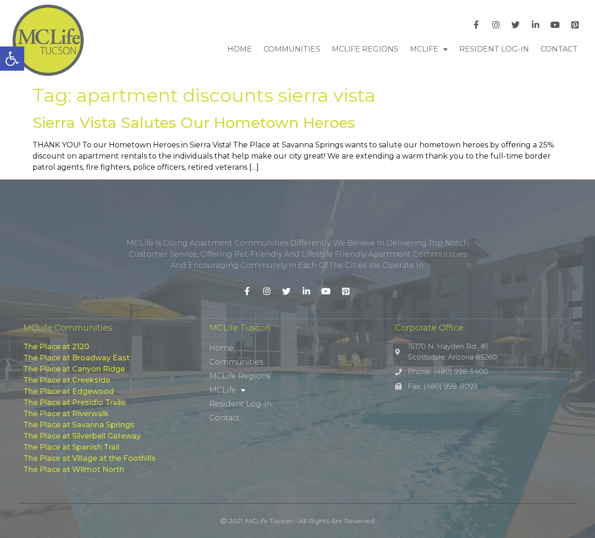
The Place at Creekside (66, 380)
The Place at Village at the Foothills (89, 458)
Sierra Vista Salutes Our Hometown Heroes (194, 122)
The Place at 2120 (56, 346)
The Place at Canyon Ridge (74, 369)
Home (239, 49)
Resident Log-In (494, 49)
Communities (292, 49)
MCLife (424, 49)
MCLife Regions (365, 49)
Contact (559, 49)
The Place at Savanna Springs (78, 424)
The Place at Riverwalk (66, 413)
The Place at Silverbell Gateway (82, 436)
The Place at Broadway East (76, 357)
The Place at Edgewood (68, 391)
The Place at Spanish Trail (71, 447)
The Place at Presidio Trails (74, 402)
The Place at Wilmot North (73, 469)
